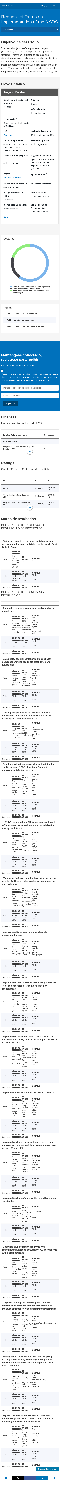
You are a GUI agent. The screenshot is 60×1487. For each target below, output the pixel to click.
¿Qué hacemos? (8, 5)
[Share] (30, 1478)
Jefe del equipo (38, 109)
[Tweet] (18, 1478)
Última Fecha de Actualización (39, 206)
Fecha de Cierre (38, 192)
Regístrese (11, 403)
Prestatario (10, 118)
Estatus (35, 100)
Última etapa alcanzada (15, 205)
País (5, 131)
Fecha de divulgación (41, 131)
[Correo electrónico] (6, 1478)
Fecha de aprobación (13, 140)
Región (6, 173)
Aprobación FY (39, 174)
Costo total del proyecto (15, 157)
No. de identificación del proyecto (15, 101)
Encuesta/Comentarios (47, 1469)
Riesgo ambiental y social (13, 194)
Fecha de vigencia (40, 140)
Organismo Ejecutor (41, 155)
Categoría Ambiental (41, 183)
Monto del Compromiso (15, 183)
